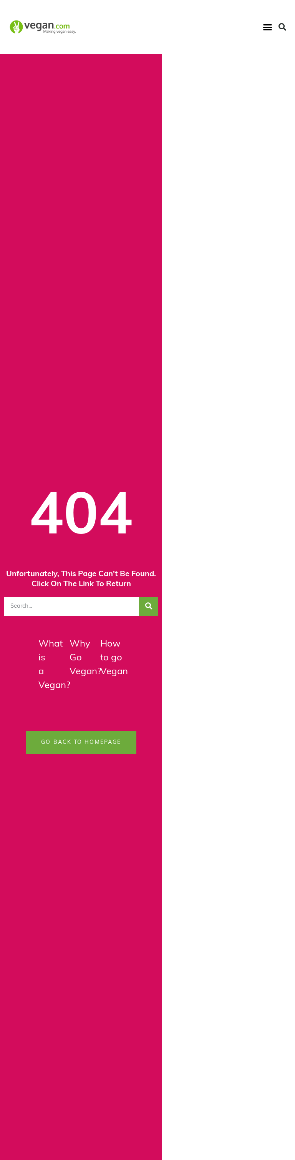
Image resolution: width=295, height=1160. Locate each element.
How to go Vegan (114, 658)
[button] (267, 27)
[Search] (148, 606)
